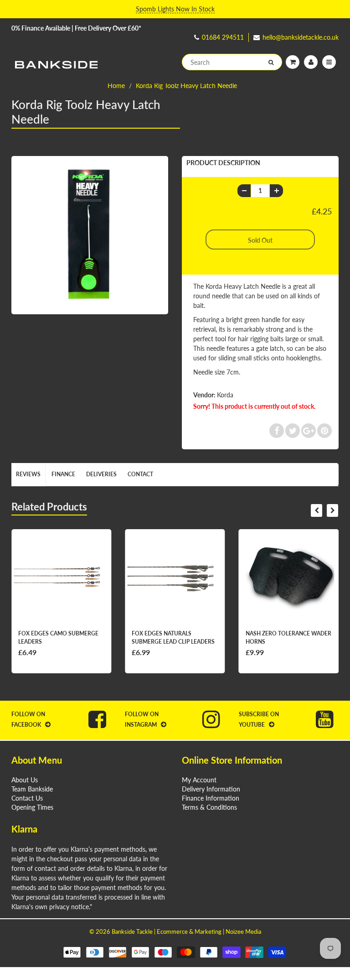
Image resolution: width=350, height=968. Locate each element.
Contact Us (27, 798)
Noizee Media (243, 931)
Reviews (28, 474)
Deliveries (101, 474)
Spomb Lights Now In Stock (175, 9)
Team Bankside (32, 789)
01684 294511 (223, 37)
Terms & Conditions (209, 807)
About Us (24, 780)
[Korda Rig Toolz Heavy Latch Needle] (89, 234)
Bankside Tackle (132, 931)
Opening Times (32, 807)
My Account (199, 780)
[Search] (271, 62)
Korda (225, 395)
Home (116, 85)
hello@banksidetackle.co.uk (300, 37)
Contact (140, 474)
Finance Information (210, 798)
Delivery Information (211, 789)
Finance (63, 474)
